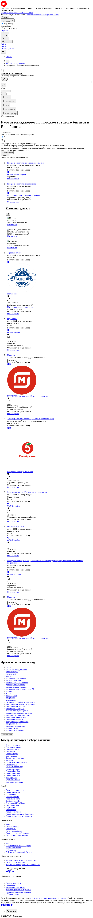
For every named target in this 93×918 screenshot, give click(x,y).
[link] (5, 38)
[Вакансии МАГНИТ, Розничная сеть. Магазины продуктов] (49, 380)
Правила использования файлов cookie (43, 15)
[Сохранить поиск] (3, 85)
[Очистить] (4, 79)
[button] (3, 44)
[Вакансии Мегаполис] (49, 278)
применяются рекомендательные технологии (49, 898)
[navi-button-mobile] (3, 52)
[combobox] (12, 73)
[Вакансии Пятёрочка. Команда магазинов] (49, 450)
